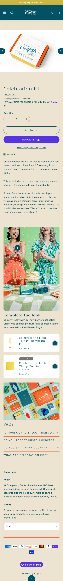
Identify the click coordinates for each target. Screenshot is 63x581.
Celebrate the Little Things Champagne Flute (33, 340)
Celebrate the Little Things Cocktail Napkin (33, 366)
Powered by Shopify (31, 573)
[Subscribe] (56, 526)
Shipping (7, 98)
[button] (4, 12)
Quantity (8, 113)
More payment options (31, 148)
